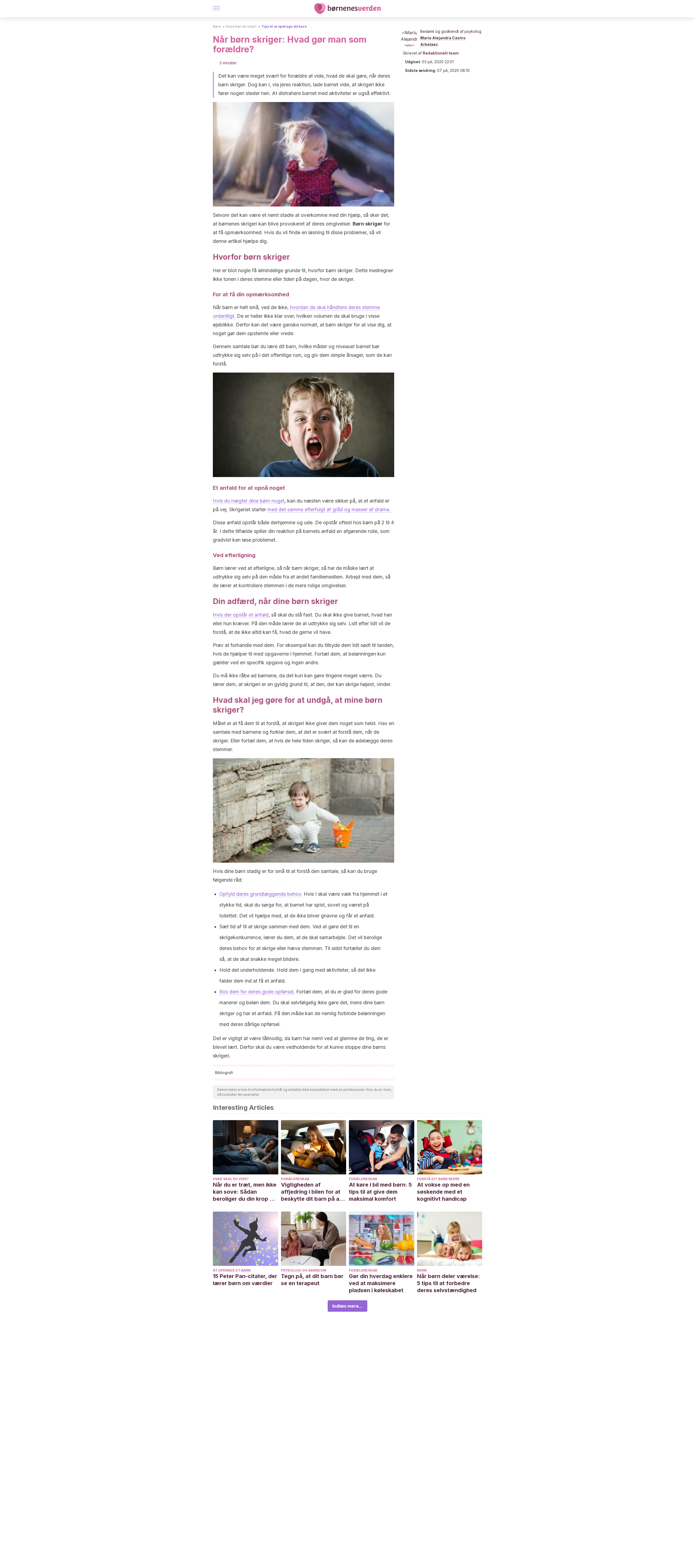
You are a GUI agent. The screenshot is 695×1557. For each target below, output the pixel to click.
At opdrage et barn (232, 1270)
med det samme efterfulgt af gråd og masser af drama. (329, 509)
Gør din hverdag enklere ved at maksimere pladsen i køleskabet (381, 1283)
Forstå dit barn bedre (438, 1179)
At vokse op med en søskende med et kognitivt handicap (443, 1191)
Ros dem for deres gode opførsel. (257, 991)
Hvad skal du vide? (231, 1179)
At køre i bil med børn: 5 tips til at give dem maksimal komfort (380, 1191)
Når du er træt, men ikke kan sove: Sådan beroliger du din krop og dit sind (245, 1191)
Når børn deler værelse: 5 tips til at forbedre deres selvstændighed (448, 1283)
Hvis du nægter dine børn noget (249, 501)
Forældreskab (295, 1179)
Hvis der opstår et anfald (240, 615)
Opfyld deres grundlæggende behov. (260, 894)
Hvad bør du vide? (241, 26)
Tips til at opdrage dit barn (284, 26)
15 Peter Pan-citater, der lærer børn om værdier (245, 1279)
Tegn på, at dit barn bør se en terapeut (312, 1279)
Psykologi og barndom (303, 1270)
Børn (217, 26)
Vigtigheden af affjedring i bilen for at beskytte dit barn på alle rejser (313, 1191)
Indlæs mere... (347, 1306)
